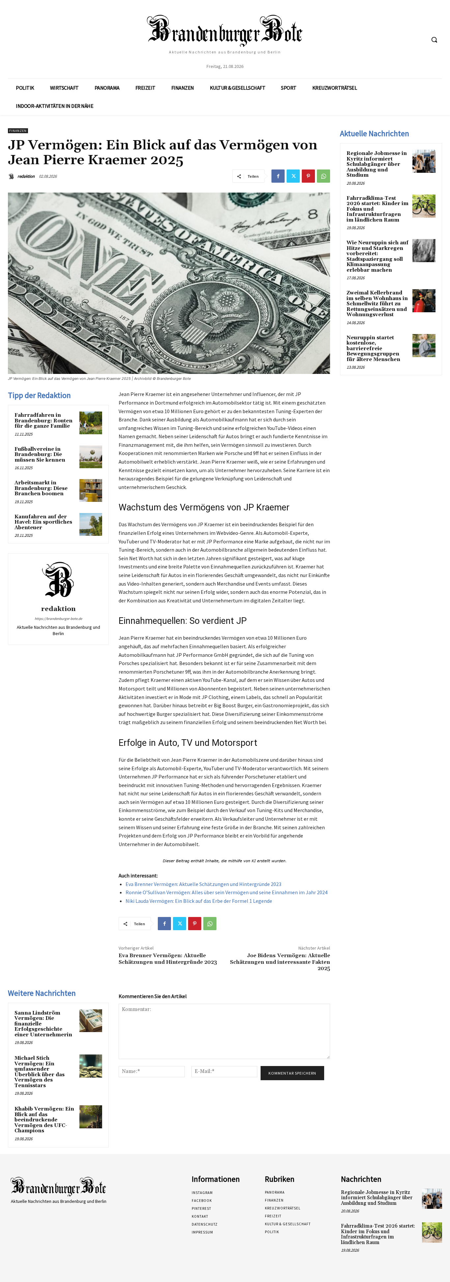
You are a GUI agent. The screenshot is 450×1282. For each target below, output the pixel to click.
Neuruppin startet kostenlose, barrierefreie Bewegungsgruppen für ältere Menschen (373, 349)
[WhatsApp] (323, 176)
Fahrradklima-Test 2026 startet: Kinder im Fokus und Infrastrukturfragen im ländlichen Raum (378, 1234)
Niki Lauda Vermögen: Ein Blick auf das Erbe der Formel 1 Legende (199, 901)
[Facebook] (278, 176)
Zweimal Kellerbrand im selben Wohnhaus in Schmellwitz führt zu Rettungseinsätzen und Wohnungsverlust (377, 304)
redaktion (26, 176)
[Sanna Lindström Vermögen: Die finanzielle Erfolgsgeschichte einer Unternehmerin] (90, 1020)
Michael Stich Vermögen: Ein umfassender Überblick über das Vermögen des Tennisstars (39, 1072)
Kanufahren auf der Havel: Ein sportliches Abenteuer (43, 522)
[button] (434, 39)
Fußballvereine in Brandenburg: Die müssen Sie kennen (39, 454)
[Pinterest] (308, 176)
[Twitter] (293, 176)
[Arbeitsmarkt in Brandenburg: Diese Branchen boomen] (90, 490)
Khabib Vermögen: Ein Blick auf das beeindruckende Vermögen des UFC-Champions (44, 1120)
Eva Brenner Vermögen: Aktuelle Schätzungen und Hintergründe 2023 (203, 884)
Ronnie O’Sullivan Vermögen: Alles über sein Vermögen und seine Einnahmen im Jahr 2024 (226, 892)
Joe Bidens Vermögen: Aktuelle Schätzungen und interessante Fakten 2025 (280, 961)
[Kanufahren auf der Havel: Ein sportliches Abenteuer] (90, 524)
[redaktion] (12, 176)
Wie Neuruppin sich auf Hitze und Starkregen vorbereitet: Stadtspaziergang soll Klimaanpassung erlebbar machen (377, 256)
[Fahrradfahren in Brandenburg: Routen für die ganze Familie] (90, 423)
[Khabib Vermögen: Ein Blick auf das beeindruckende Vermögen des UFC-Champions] (90, 1116)
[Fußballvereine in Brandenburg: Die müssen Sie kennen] (90, 456)
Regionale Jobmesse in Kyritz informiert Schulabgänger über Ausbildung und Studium (377, 164)
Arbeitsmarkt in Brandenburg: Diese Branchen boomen (41, 488)
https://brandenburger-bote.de (58, 618)
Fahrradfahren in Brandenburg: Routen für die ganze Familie (43, 420)
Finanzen (18, 131)
